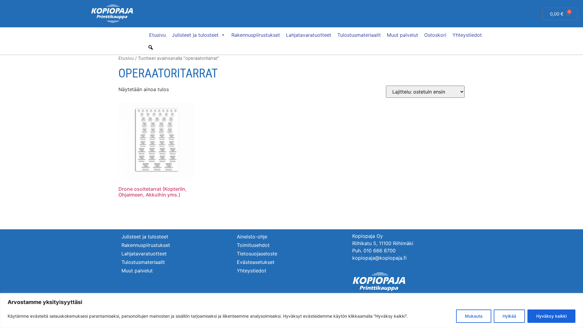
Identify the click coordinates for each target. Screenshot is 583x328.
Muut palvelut (402, 35)
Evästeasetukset (255, 262)
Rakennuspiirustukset (255, 35)
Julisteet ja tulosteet (195, 35)
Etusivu (157, 35)
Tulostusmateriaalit (359, 35)
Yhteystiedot (467, 35)
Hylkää (509, 316)
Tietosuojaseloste (257, 254)
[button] (150, 47)
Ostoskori (435, 35)
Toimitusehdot (253, 245)
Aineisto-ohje (252, 237)
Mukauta (473, 316)
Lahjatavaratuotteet (308, 35)
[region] (291, 310)
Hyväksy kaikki (551, 316)
